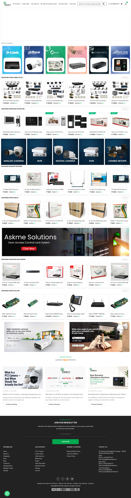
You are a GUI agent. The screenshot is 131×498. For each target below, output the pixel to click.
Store (5, 458)
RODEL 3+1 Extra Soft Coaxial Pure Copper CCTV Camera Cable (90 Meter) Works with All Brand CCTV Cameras (32, 221)
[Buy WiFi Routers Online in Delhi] (65, 242)
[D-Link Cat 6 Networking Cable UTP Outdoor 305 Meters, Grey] (76, 210)
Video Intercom (35, 4)
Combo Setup (25, 4)
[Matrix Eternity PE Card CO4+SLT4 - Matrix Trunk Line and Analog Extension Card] (33, 303)
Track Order (72, 4)
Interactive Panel (40, 465)
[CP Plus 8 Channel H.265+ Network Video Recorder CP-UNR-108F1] (33, 272)
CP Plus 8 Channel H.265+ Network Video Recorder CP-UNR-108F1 (32, 282)
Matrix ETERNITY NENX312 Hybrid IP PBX (96, 314)
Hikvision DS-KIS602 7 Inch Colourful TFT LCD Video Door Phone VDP (120, 132)
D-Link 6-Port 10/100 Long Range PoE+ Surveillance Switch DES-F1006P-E (96, 189)
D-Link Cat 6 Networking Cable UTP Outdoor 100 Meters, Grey (11, 221)
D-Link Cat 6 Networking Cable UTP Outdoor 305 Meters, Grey (76, 221)
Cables (37, 461)
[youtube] (72, 479)
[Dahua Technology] (17, 60)
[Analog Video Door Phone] (13, 152)
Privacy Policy (71, 456)
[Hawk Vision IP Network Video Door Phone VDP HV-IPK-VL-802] (33, 121)
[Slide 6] (68, 38)
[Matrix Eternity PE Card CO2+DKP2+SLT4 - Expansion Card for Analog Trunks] (11, 303)
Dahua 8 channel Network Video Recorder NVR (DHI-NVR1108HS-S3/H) (75, 282)
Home (5, 451)
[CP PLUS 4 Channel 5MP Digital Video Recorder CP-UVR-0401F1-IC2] (11, 272)
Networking (38, 458)
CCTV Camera (16, 4)
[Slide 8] (75, 38)
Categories (6, 456)
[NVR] (39, 152)
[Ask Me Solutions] (7, 4)
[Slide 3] (59, 38)
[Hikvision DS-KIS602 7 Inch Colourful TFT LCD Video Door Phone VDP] (120, 121)
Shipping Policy (7, 465)
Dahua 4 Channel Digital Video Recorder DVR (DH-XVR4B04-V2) (55, 282)
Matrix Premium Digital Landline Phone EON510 (76, 314)
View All (125, 77)
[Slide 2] (56, 38)
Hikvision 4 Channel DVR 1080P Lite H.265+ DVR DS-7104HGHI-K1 (97, 282)
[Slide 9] (78, 38)
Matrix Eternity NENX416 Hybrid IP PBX (55, 314)
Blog (4, 461)
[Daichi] (39, 60)
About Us (6, 453)
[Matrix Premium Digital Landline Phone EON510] (76, 303)
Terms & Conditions (72, 453)
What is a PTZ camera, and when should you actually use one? (27, 394)
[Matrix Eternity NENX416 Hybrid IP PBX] (55, 303)
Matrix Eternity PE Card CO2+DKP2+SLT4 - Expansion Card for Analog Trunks (11, 314)
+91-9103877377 (114, 4)
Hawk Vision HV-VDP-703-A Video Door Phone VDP (53, 132)
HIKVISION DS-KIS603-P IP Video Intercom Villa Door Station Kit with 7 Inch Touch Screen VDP (97, 132)
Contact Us (6, 463)
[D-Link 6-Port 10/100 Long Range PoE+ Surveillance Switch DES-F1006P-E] (98, 179)
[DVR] (91, 152)
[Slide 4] (62, 38)
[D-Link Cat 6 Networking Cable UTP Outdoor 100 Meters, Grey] (11, 210)
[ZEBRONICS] (82, 60)
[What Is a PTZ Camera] (23, 377)
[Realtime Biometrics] (104, 60)
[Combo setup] (117, 152)
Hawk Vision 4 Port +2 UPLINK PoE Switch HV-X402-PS (54, 189)
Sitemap (5, 470)
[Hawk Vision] (60, 60)
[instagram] (62, 479)
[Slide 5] (65, 38)
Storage (37, 468)
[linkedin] (67, 479)
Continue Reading (11, 404)
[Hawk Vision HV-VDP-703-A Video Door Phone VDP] (55, 121)
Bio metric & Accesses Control (49, 4)
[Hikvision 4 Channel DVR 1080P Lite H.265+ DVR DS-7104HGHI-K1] (98, 272)
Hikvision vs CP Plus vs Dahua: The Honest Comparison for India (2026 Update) (76, 394)
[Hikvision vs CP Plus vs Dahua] (66, 377)
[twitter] (58, 479)
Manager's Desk (8, 468)
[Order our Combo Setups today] (65, 24)
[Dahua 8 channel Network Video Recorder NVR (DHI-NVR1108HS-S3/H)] (76, 272)
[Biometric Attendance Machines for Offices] (108, 377)
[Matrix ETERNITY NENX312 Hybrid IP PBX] (98, 303)
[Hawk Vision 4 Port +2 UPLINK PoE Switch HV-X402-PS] (55, 179)
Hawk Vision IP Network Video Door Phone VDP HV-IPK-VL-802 (33, 132)
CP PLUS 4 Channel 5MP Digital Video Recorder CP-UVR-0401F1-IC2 (11, 282)
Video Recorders (63, 4)
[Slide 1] (52, 38)
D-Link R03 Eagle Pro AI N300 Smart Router (76, 189)
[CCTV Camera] (65, 152)
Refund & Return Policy (73, 451)
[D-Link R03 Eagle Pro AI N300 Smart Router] (76, 179)
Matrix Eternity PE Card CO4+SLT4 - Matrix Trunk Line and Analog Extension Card (33, 314)
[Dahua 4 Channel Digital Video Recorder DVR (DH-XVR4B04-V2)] (55, 272)
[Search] (103, 4)
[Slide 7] (72, 38)
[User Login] (121, 4)
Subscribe (65, 442)
